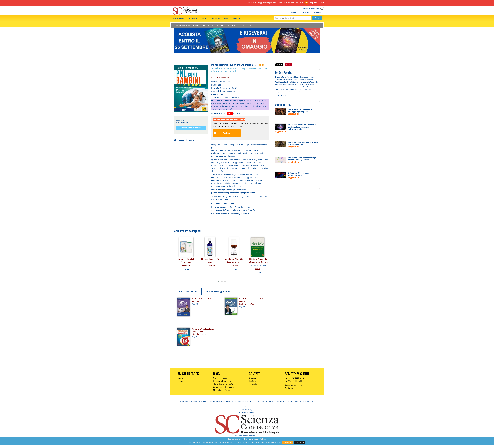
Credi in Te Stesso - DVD (201, 299)
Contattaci (289, 388)
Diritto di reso (247, 407)
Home (179, 25)
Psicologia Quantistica (222, 381)
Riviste (192, 18)
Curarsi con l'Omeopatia (223, 387)
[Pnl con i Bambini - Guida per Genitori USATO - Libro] (191, 88)
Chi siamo (294, 13)
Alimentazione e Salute (223, 384)
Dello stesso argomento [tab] (217, 291)
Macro (257, 268)
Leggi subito (293, 114)
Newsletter (306, 13)
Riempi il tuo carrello (311, 8)
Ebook (180, 381)
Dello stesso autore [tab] (188, 291)
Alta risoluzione (186, 122)
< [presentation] (245, 56)
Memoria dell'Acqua (221, 390)
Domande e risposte (293, 385)
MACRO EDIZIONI (230, 91)
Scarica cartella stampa (191, 127)
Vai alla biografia (281, 95)
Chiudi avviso (299, 442)
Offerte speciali (178, 18)
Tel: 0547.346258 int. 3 (294, 378)
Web (177, 122)
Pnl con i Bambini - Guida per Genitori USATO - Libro (228, 25)
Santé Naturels (210, 266)
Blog (204, 18)
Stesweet (186, 266)
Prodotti (214, 18)
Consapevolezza (220, 378)
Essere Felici (195, 25)
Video (235, 18)
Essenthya (234, 266)
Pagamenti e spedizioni (247, 412)
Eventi (226, 18)
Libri (185, 25)
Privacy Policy (287, 442)
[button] (218, 281)
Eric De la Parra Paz (220, 77)
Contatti (317, 13)
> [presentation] (248, 56)
